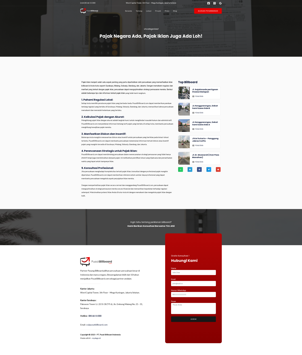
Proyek (158, 11)
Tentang (139, 11)
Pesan (173, 301)
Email (173, 279)
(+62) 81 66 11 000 (87, 3)
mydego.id (96, 338)
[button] (208, 11)
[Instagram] (214, 3)
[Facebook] (208, 3)
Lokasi (148, 11)
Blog (175, 11)
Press (167, 11)
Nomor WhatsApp (178, 290)
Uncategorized (151, 29)
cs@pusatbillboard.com (96, 324)
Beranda (128, 11)
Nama (173, 268)
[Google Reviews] (220, 3)
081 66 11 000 (94, 315)
